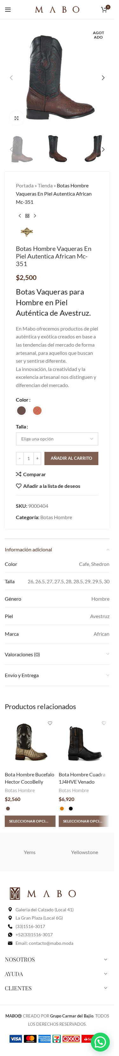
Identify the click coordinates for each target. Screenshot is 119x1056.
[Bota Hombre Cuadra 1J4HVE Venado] (84, 743)
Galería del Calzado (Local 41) (45, 909)
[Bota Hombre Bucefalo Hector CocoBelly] (30, 743)
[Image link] (43, 893)
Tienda (45, 185)
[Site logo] (57, 9)
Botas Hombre (56, 517)
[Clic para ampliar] (17, 118)
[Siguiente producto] (35, 216)
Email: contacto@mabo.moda (44, 943)
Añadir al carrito (71, 458)
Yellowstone (84, 852)
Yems (30, 852)
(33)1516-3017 (30, 926)
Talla (21, 426)
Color (22, 400)
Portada (25, 185)
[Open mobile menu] (8, 9)
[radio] (21, 410)
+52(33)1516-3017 (34, 934)
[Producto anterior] (19, 216)
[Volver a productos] (27, 216)
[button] (11, 77)
